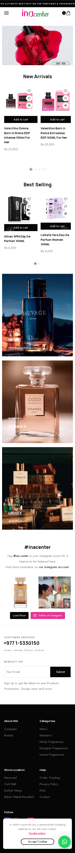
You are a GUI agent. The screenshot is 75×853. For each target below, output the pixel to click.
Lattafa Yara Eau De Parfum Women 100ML (55, 239)
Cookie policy (37, 833)
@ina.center (21, 556)
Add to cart (21, 119)
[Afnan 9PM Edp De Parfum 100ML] (19, 209)
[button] (6, 42)
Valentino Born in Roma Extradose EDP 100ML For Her (54, 132)
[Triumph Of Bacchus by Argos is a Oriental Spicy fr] (20, 592)
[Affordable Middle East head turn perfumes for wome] (55, 592)
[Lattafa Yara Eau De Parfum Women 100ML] (56, 208)
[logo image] (35, 13)
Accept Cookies (37, 842)
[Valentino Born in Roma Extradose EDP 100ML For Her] (56, 101)
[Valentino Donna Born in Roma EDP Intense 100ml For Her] (19, 101)
